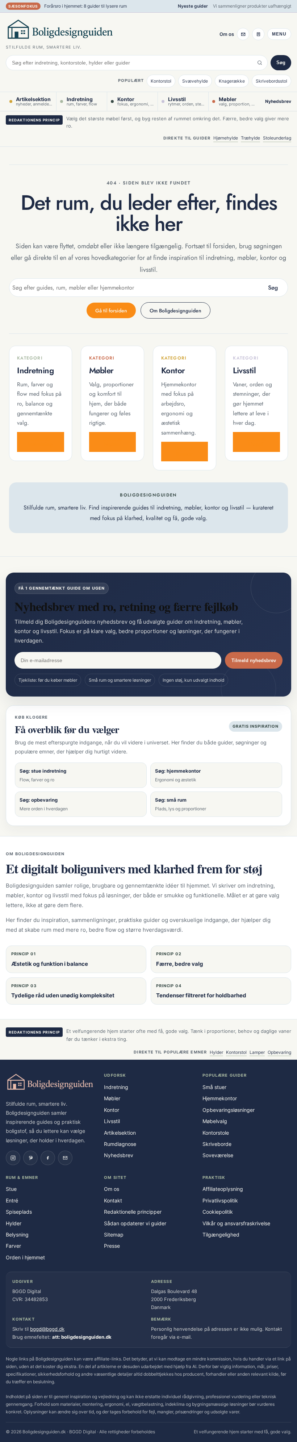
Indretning (116, 1087)
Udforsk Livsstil (256, 441)
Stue (11, 1189)
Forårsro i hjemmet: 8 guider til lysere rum (85, 6)
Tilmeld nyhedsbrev (253, 660)
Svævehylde (195, 81)
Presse (112, 1246)
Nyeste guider (193, 6)
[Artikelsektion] (258, 34)
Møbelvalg (214, 1121)
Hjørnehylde (225, 138)
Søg (280, 62)
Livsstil (112, 1121)
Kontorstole (215, 1133)
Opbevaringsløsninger (228, 1110)
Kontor (111, 1110)
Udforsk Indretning (40, 441)
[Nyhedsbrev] (243, 34)
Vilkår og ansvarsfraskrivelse (236, 1223)
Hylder (216, 1052)
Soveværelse (217, 1155)
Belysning (17, 1234)
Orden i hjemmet (25, 1257)
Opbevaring (279, 1052)
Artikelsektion (120, 1133)
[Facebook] (48, 1158)
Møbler (112, 1098)
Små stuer (214, 1087)
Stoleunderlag (277, 138)
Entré (12, 1200)
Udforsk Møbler (112, 441)
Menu (279, 34)
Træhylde (250, 138)
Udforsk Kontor (184, 451)
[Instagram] (13, 1158)
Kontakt (113, 1200)
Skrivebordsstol (271, 81)
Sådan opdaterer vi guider (135, 1223)
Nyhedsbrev (278, 101)
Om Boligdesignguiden (175, 310)
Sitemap (114, 1234)
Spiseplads (19, 1212)
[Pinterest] (30, 1158)
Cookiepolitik (217, 1212)
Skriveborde (216, 1144)
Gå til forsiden (111, 310)
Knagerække (232, 81)
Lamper (257, 1052)
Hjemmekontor (219, 1098)
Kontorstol (161, 81)
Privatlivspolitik (220, 1200)
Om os (226, 34)
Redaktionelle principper (133, 1212)
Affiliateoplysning (222, 1189)
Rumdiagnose (120, 1144)
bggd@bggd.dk (47, 1329)
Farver (13, 1246)
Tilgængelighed (220, 1234)
